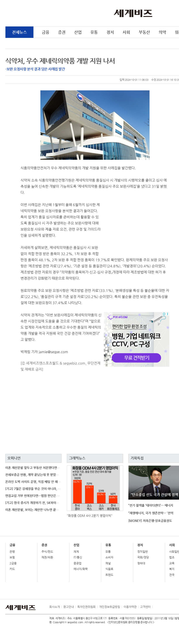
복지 (171, 569)
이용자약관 (130, 606)
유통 (94, 32)
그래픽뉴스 (77, 458)
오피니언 (14, 458)
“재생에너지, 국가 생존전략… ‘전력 (150, 513)
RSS (155, 606)
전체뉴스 (19, 32)
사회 (126, 32)
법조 (171, 557)
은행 (12, 551)
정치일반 (142, 551)
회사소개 (54, 606)
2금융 (13, 563)
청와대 (141, 563)
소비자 (109, 557)
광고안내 (68, 606)
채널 (108, 563)
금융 (45, 32)
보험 (12, 557)
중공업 (77, 563)
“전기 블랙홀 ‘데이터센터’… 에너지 (150, 505)
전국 (171, 574)
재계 (76, 551)
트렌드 (109, 574)
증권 (61, 32)
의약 (162, 32)
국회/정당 (143, 557)
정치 (110, 32)
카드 (12, 569)
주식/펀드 (47, 551)
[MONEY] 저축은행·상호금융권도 (150, 520)
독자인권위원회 (86, 606)
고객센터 (145, 606)
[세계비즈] (133, 13)
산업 (78, 32)
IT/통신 (78, 557)
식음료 (109, 569)
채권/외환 (47, 557)
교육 (171, 563)
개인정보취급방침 (109, 606)
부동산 (144, 32)
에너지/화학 (81, 569)
